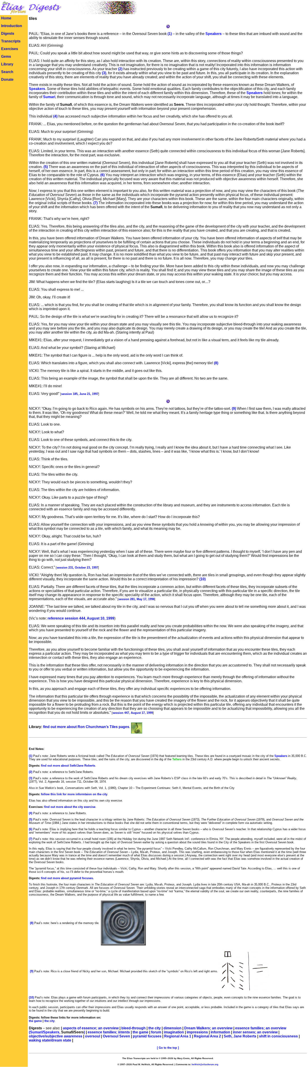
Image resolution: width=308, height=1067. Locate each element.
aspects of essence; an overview (91, 1028)
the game (140, 1032)
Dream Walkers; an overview (208, 1028)
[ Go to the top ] (168, 1047)
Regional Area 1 (177, 1036)
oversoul (92, 1036)
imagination (174, 1032)
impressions (197, 1032)
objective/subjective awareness (55, 1036)
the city (154, 1028)
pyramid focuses (147, 1036)
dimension (172, 1028)
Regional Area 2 (207, 1036)
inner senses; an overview (255, 1032)
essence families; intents (109, 1032)
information (220, 1032)
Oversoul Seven (116, 1036)
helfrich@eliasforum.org (205, 1064)
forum (156, 1032)
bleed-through (133, 1028)
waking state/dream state (50, 1040)
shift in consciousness (278, 1036)
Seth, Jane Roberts (240, 1036)
